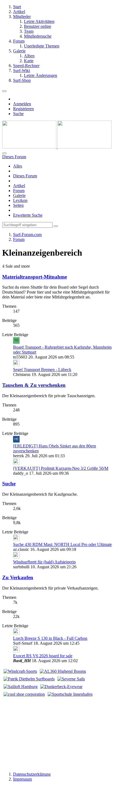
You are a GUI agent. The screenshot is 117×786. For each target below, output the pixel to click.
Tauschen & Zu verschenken (34, 385)
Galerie (19, 195)
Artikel (19, 185)
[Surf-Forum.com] (57, 147)
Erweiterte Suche (27, 215)
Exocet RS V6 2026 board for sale (42, 655)
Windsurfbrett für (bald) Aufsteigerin (44, 562)
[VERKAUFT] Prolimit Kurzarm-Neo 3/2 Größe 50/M (60, 468)
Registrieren (23, 108)
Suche (9, 483)
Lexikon (20, 200)
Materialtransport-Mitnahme (34, 277)
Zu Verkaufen (17, 577)
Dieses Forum (25, 176)
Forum (18, 190)
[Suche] (4, 153)
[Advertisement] (58, 732)
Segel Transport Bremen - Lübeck (42, 369)
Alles (17, 166)
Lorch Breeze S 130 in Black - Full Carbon (50, 638)
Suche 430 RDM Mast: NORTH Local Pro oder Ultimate (62, 544)
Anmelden (22, 103)
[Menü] (4, 91)
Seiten (18, 205)
